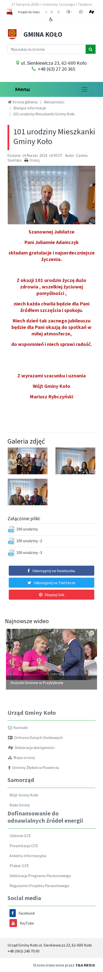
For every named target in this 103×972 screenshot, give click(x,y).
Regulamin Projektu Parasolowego (38, 885)
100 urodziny (27, 528)
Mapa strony (23, 757)
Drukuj (35, 160)
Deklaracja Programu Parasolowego (39, 875)
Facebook (26, 913)
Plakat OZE (18, 865)
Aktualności (54, 101)
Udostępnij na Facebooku (53, 570)
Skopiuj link (54, 594)
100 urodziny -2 (29, 540)
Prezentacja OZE (23, 845)
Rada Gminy (19, 804)
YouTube (27, 923)
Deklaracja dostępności (33, 747)
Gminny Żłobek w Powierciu (35, 767)
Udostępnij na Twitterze (54, 582)
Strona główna (25, 101)
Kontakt (20, 727)
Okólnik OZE (19, 835)
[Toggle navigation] (85, 89)
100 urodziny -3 (29, 552)
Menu (21, 89)
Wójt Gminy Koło (23, 794)
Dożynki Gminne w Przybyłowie (36, 682)
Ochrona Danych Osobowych (37, 737)
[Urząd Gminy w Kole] (12, 34)
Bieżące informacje (30, 107)
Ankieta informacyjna (27, 855)
